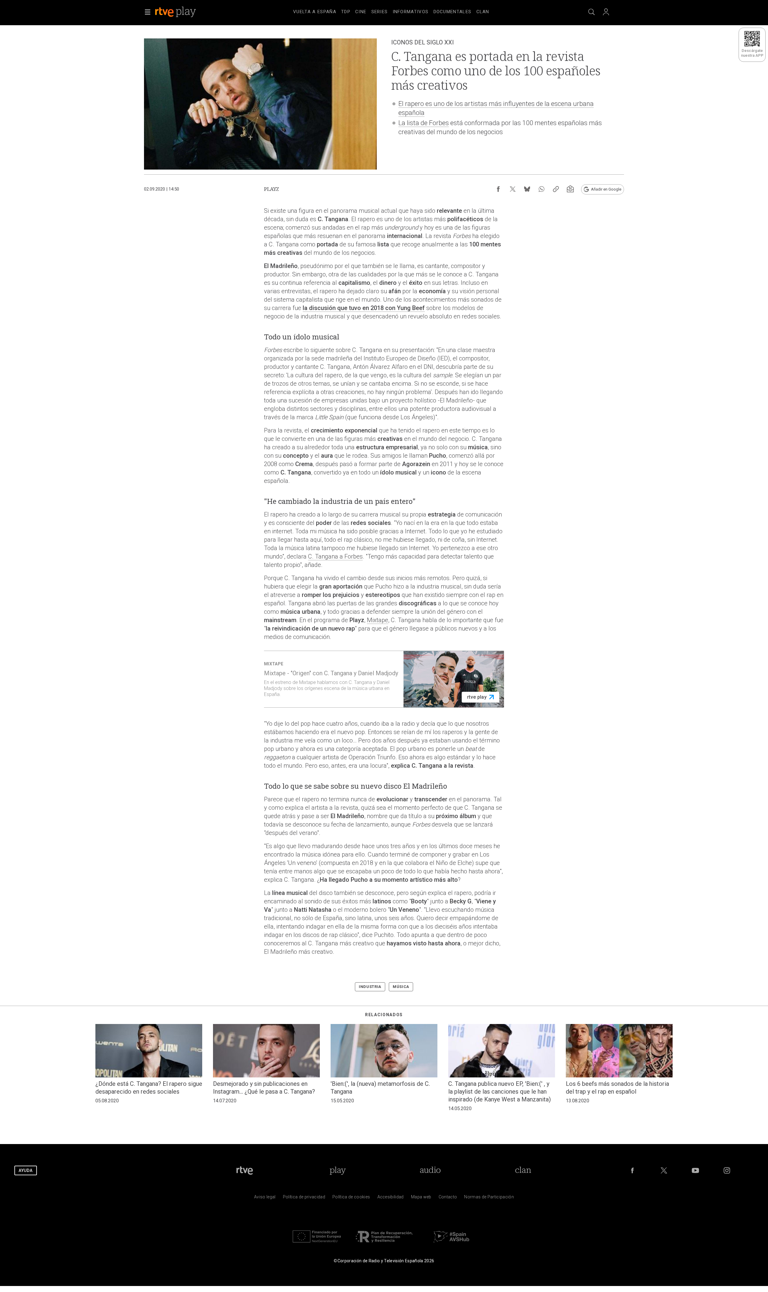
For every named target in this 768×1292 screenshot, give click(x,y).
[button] (147, 12)
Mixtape (377, 620)
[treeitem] (314, 12)
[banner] (183, 12)
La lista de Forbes (423, 123)
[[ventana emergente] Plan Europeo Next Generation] (317, 1243)
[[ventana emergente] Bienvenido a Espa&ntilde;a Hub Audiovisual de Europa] (451, 1243)
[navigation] (391, 11)
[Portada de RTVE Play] (176, 12)
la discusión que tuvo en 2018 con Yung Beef (364, 308)
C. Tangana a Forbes (335, 556)
